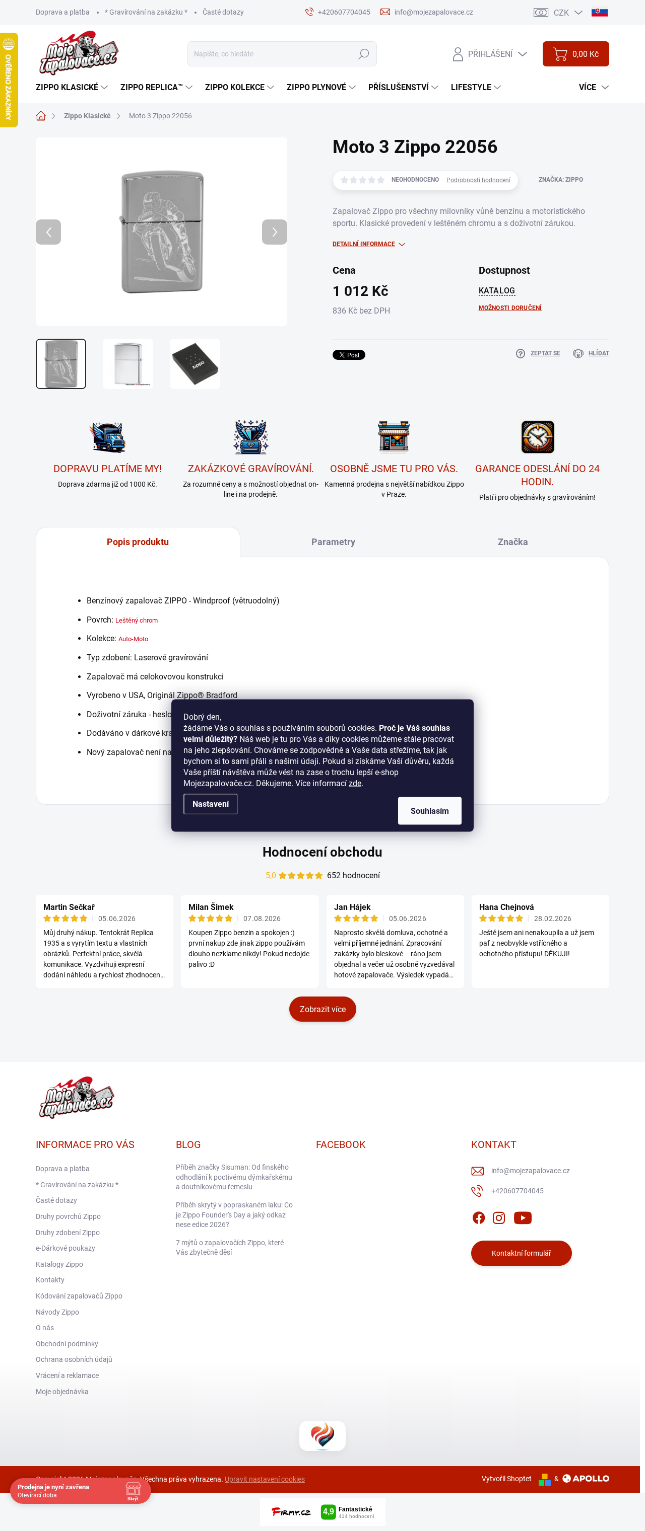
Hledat (363, 54)
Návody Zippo (57, 1312)
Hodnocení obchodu (322, 852)
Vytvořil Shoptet (507, 1479)
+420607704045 (517, 1191)
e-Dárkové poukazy (65, 1248)
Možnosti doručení (510, 308)
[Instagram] (498, 1215)
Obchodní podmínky (67, 1344)
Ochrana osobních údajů (74, 1359)
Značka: (561, 179)
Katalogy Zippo (59, 1264)
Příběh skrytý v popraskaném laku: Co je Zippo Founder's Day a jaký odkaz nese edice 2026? (234, 1215)
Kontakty (50, 1280)
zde (355, 783)
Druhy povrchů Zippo (68, 1216)
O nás (45, 1328)
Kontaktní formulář (521, 1253)
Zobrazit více (323, 1009)
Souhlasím (430, 811)
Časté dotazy (223, 12)
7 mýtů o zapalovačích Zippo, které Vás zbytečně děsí (230, 1248)
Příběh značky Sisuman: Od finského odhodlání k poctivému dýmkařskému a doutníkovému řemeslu (234, 1177)
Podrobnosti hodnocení (478, 180)
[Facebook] (478, 1215)
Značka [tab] (513, 542)
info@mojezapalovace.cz (530, 1171)
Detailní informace (364, 244)
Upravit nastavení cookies (265, 1479)
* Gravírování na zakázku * (146, 12)
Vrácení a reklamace (67, 1375)
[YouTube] (522, 1215)
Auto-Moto (133, 639)
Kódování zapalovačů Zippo (79, 1296)
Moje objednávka (62, 1392)
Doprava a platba (63, 12)
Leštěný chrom (136, 620)
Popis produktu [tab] (138, 542)
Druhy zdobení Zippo (68, 1233)
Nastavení (210, 804)
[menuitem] (73, 87)
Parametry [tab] (333, 542)
